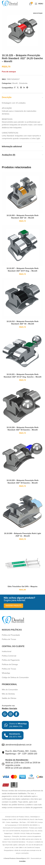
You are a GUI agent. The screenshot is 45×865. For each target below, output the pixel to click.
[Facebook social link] (15, 87)
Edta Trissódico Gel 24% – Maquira (22, 586)
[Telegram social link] (27, 87)
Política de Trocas (9, 639)
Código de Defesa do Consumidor (15, 677)
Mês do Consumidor (10, 690)
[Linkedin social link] (24, 87)
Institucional (6, 651)
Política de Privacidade (11, 635)
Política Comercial (9, 656)
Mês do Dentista (8, 694)
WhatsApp (6, 673)
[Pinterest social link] (21, 87)
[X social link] (17, 87)
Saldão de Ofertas (9, 698)
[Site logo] (10, 4)
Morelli (15, 83)
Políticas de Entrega (10, 664)
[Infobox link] (15, 725)
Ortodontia (23, 83)
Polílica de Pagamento (11, 660)
